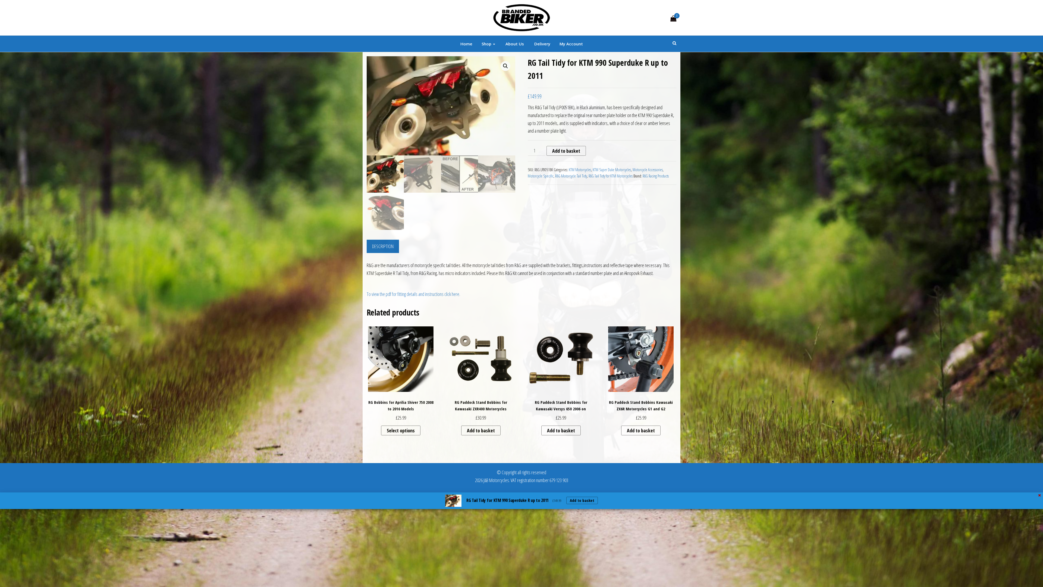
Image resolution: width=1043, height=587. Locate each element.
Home (466, 43)
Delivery (541, 43)
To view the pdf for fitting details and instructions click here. (413, 294)
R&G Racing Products (656, 176)
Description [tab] (383, 246)
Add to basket (566, 151)
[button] (505, 66)
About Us (514, 43)
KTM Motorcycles (580, 169)
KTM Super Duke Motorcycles (612, 169)
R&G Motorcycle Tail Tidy (571, 176)
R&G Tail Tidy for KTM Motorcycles (611, 176)
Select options (401, 430)
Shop (487, 43)
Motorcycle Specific (541, 176)
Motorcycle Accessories (648, 169)
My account (571, 43)
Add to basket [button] (481, 430)
